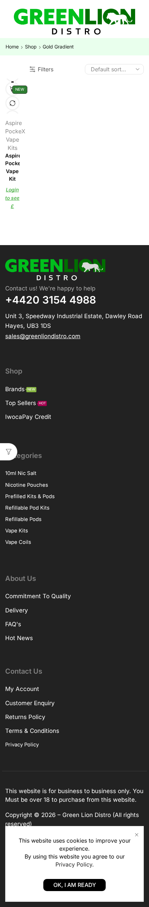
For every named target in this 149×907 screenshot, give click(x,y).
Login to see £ (12, 198)
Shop (31, 47)
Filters (45, 69)
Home (12, 47)
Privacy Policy (73, 864)
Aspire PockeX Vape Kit (12, 167)
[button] (42, 335)
